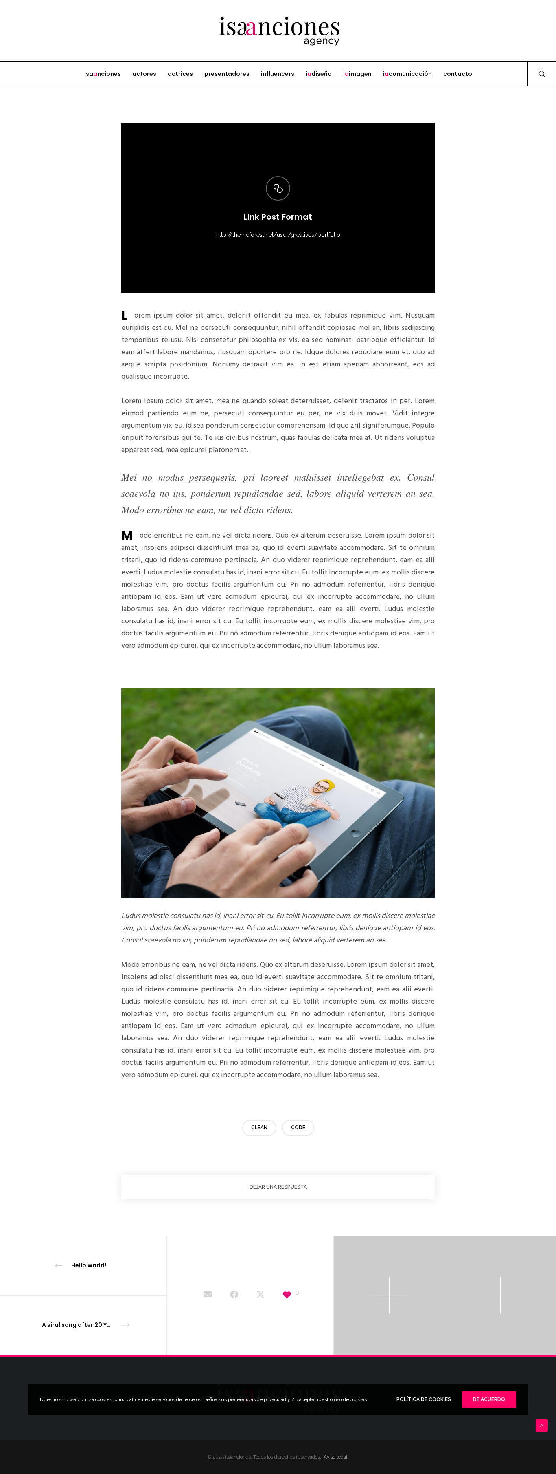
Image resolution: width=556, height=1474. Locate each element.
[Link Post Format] (207, 1295)
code (298, 1127)
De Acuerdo (489, 1399)
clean (259, 1127)
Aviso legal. (336, 1457)
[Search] (537, 74)
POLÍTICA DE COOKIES (423, 1399)
